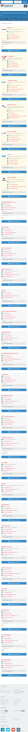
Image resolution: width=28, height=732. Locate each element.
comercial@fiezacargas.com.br (10, 232)
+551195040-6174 (7, 550)
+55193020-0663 (7, 251)
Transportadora (19, 710)
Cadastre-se (18, 2)
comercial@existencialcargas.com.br (11, 401)
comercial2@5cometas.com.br (10, 380)
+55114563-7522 (7, 378)
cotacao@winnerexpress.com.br (10, 338)
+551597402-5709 (13, 87)
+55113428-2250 (7, 466)
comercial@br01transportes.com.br (11, 274)
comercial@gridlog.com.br (14, 36)
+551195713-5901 (7, 420)
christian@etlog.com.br (14, 65)
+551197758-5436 (7, 571)
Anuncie (2, 719)
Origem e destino (5, 699)
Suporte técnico (4, 721)
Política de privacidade (6, 691)
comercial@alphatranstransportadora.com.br (13, 665)
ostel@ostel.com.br (13, 162)
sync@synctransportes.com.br (10, 253)
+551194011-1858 (7, 592)
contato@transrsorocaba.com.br (16, 89)
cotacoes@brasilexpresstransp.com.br (17, 186)
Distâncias (3, 703)
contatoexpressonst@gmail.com (10, 615)
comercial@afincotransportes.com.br (11, 295)
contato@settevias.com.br (9, 422)
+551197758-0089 (13, 137)
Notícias (16, 703)
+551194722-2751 (7, 487)
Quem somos (17, 689)
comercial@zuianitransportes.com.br (11, 489)
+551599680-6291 (13, 63)
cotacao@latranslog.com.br (15, 139)
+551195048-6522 (7, 399)
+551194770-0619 (13, 114)
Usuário (4, 710)
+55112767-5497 (7, 441)
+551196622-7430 (7, 272)
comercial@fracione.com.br (9, 468)
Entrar (24, 1)
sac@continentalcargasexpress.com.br (11, 359)
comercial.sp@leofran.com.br (9, 594)
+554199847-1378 (7, 315)
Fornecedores (17, 701)
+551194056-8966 (7, 529)
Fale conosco (17, 719)
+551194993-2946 (7, 294)
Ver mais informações (13, 38)
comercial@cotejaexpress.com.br (10, 640)
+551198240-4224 (7, 663)
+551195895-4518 (7, 357)
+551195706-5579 (7, 336)
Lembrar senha (4, 712)
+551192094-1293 (7, 230)
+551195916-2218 (7, 613)
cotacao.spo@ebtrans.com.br (9, 316)
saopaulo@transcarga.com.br (9, 207)
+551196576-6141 (13, 184)
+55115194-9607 (7, 638)
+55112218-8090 (7, 205)
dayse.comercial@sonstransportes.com (12, 573)
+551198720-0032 (13, 160)
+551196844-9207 (7, 508)
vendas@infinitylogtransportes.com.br (17, 116)
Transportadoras (17, 699)
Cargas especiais (4, 701)
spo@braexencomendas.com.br (10, 552)
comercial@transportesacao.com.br (11, 443)
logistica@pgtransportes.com (9, 531)
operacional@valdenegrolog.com (10, 510)
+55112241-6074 (13, 35)
